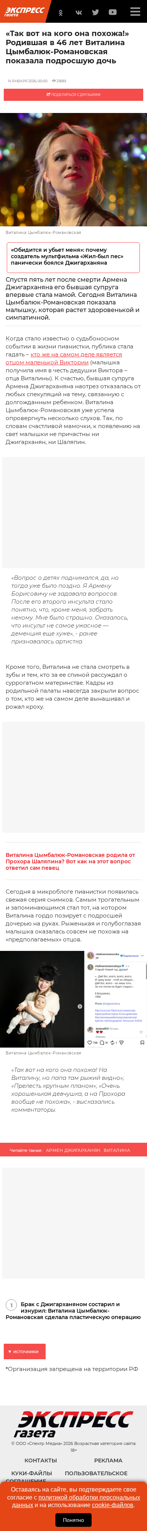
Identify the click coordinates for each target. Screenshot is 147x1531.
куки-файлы (31, 1473)
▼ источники (23, 1351)
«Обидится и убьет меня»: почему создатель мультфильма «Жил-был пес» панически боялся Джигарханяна (67, 256)
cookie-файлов (112, 1505)
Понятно (73, 1520)
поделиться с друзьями (75, 95)
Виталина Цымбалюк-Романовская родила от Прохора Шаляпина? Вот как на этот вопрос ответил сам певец (70, 861)
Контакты (40, 1460)
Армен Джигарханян (73, 1150)
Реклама (108, 1460)
